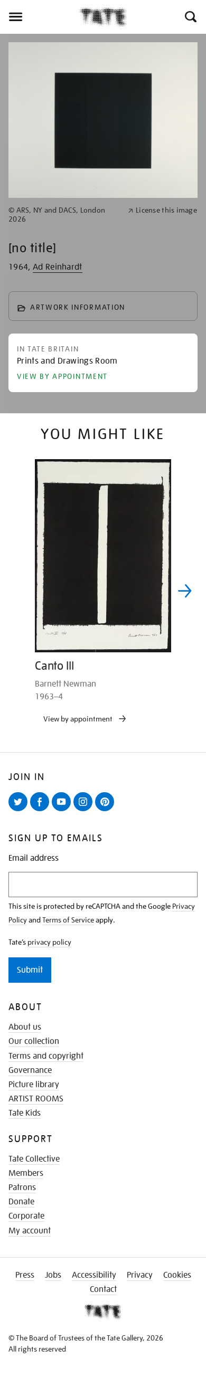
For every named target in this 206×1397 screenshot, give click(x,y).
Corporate (26, 1216)
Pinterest (106, 810)
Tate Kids (24, 1113)
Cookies (177, 1275)
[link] (63, 215)
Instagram (85, 810)
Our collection (33, 1041)
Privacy (140, 1275)
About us (24, 1027)
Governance (30, 1070)
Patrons (22, 1187)
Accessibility (94, 1275)
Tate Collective (34, 1159)
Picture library (33, 1084)
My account (29, 1230)
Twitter (20, 810)
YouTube (63, 810)
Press (24, 1275)
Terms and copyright (45, 1056)
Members (25, 1173)
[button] (190, 17)
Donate (21, 1201)
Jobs (53, 1275)
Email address (33, 858)
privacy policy (49, 942)
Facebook (41, 810)
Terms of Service (68, 920)
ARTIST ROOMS (35, 1099)
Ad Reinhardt (57, 267)
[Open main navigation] (39, 17)
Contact (103, 1289)
